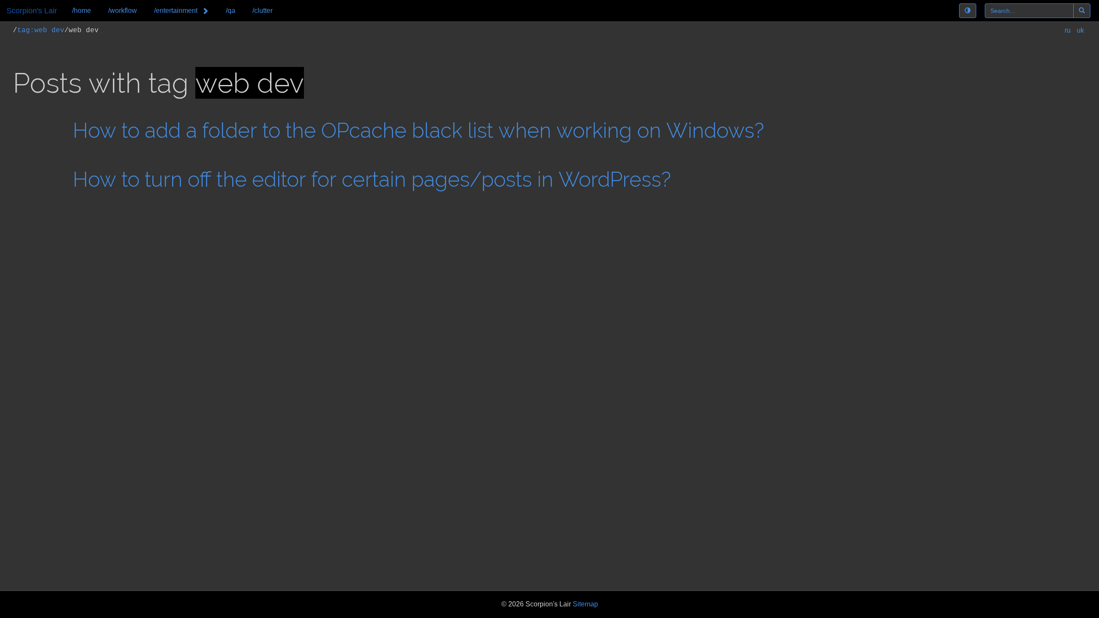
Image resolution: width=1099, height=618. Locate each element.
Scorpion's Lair (31, 10)
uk (1080, 30)
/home (81, 10)
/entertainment (175, 10)
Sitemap (585, 604)
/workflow (122, 10)
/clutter (262, 10)
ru (1068, 30)
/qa (230, 10)
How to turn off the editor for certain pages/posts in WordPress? (372, 179)
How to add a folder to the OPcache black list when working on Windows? (418, 130)
